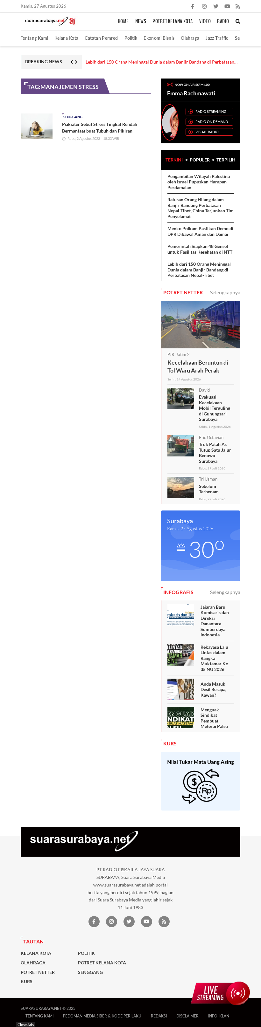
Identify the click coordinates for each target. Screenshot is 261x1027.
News (140, 21)
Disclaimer (187, 1016)
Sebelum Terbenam (209, 489)
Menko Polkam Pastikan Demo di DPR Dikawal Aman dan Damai (200, 231)
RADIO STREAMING (210, 111)
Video (205, 21)
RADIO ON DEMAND (211, 122)
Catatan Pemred (101, 38)
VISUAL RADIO (207, 132)
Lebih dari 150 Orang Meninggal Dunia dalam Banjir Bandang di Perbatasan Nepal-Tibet (160, 62)
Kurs (26, 981)
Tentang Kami (34, 38)
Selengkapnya (225, 292)
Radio (223, 21)
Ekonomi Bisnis (159, 38)
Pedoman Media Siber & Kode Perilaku (102, 1016)
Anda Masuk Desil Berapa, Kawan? (213, 689)
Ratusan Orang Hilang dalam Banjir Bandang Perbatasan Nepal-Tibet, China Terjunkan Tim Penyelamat (200, 208)
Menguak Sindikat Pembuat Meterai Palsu (214, 718)
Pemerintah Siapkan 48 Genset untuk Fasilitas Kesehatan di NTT (199, 249)
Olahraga (190, 38)
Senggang (72, 117)
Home (123, 21)
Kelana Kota (66, 38)
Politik (131, 38)
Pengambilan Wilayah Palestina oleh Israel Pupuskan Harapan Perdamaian (198, 182)
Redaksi (159, 1016)
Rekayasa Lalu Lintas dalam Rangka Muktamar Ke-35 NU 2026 (215, 658)
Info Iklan (218, 1016)
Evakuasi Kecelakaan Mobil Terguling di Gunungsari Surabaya (214, 408)
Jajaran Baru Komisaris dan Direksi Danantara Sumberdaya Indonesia (215, 621)
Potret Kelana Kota (172, 21)
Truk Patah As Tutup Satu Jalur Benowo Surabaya (215, 453)
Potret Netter (38, 972)
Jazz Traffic (217, 38)
